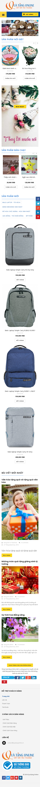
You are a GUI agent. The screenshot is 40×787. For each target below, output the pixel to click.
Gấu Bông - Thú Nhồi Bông (13, 216)
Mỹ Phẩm (29, 216)
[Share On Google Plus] (28, 677)
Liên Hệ (4, 700)
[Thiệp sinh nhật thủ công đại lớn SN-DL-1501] (11, 165)
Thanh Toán (6, 703)
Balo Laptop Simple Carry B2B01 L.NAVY (20, 391)
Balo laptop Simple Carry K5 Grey (20, 452)
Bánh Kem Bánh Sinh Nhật (12, 207)
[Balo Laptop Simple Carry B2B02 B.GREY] (20, 306)
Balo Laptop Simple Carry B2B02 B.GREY (20, 330)
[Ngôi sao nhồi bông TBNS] (29, 165)
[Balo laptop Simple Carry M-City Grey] (20, 245)
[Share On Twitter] (22, 677)
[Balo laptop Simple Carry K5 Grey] (20, 427)
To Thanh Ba (13, 543)
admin (11, 597)
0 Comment (24, 543)
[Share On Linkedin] (33, 677)
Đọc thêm (6, 555)
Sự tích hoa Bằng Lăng (13, 615)
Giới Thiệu (6, 719)
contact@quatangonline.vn (16, 743)
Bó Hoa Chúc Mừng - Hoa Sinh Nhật (16, 211)
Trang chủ (5, 696)
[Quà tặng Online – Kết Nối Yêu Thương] (20, 5)
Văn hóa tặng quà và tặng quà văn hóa (20, 480)
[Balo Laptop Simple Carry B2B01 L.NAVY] (20, 366)
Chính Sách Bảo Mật (9, 727)
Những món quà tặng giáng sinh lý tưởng (20, 562)
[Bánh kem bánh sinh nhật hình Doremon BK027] (10, 55)
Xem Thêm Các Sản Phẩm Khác (20, 665)
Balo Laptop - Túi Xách (11, 202)
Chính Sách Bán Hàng (10, 723)
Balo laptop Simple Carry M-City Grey (20, 270)
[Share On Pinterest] (4, 681)
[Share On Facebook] (17, 677)
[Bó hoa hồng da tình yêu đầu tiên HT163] (29, 55)
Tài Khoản (5, 707)
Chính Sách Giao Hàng (10, 730)
